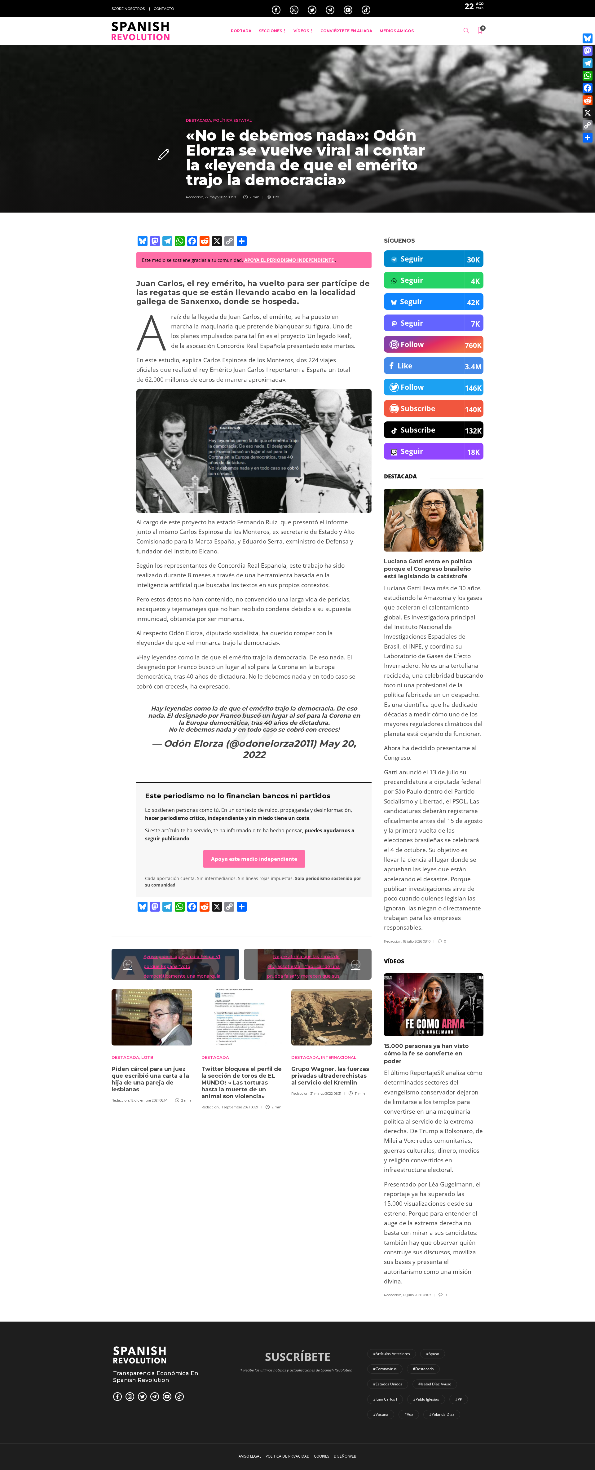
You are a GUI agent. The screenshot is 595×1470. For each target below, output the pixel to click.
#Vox (408, 1414)
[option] (152, 1045)
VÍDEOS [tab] (394, 961)
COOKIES (321, 1456)
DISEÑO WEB (345, 1456)
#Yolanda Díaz (441, 1414)
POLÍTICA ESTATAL (232, 120)
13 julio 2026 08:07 (417, 1295)
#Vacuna (380, 1414)
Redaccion (194, 197)
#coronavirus (385, 1368)
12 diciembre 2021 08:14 (149, 1100)
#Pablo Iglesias (426, 1399)
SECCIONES (270, 31)
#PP (458, 1399)
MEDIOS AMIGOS (397, 31)
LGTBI (148, 1057)
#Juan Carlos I (385, 1399)
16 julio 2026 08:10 (416, 941)
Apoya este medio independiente (254, 858)
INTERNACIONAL (338, 1057)
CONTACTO (164, 9)
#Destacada (423, 1368)
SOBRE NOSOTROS (128, 9)
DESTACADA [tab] (400, 476)
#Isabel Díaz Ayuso (434, 1384)
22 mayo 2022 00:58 (220, 197)
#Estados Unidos (387, 1384)
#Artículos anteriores (391, 1353)
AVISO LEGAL (250, 1456)
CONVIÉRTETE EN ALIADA (346, 31)
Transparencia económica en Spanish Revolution (155, 1377)
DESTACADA (198, 120)
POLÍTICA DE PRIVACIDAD (288, 1456)
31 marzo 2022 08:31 (325, 1093)
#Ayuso (432, 1353)
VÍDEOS (301, 31)
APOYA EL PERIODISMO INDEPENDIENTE (289, 260)
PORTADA (241, 31)
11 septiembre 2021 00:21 (239, 1107)
